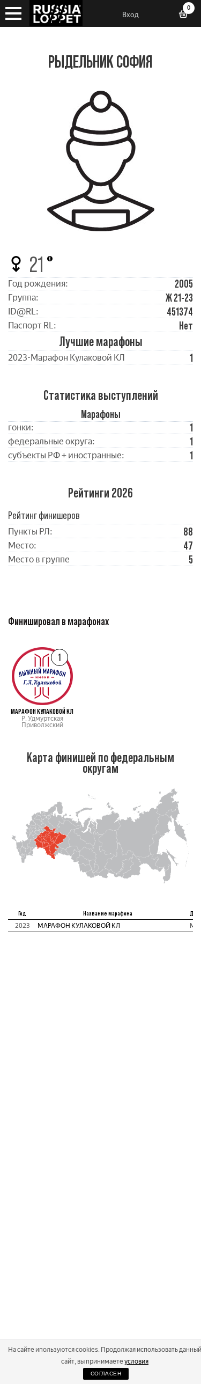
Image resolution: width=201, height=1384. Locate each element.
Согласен (106, 1373)
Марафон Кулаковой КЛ (79, 925)
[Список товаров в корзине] (187, 15)
